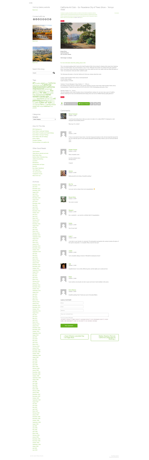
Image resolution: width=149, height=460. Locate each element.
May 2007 (35, 407)
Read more (35, 10)
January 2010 (36, 348)
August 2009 (35, 357)
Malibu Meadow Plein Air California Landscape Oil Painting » (107, 337)
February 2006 (36, 435)
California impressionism (42, 85)
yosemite (35, 108)
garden (48, 93)
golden (52, 93)
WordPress (116, 457)
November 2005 (36, 440)
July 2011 (35, 314)
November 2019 (36, 198)
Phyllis (70, 277)
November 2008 (36, 374)
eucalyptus (48, 91)
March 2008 (35, 389)
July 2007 (35, 403)
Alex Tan (71, 184)
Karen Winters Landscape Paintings (41, 131)
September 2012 (37, 290)
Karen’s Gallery (36, 138)
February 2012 (36, 301)
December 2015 (36, 235)
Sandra (70, 223)
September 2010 (37, 333)
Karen (82, 17)
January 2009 (36, 370)
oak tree (47, 99)
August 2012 (35, 292)
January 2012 (36, 303)
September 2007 (37, 400)
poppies (53, 102)
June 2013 (35, 274)
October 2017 (36, 212)
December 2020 (36, 190)
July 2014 (35, 253)
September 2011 (37, 311)
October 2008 (36, 376)
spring (48, 104)
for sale (43, 92)
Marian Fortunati (73, 114)
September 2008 (37, 377)
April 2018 (35, 207)
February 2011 (36, 324)
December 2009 (36, 350)
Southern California (64, 17)
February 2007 (36, 413)
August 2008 (35, 379)
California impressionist (44, 88)
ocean (51, 99)
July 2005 (35, 448)
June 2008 (35, 383)
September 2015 (37, 236)
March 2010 (35, 344)
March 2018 (35, 209)
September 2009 (37, 355)
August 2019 (35, 199)
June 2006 (35, 427)
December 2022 (36, 185)
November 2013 (36, 266)
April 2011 (35, 320)
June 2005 (35, 450)
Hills (83, 14)
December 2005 (36, 439)
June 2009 (35, 361)
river (34, 104)
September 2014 (37, 251)
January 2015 (36, 244)
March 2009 (35, 366)
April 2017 (35, 216)
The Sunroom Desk (37, 172)
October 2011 (36, 309)
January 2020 (36, 196)
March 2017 (35, 218)
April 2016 (35, 229)
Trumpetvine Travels (37, 173)
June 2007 (35, 405)
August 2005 (35, 446)
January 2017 (36, 222)
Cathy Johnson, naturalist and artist (40, 153)
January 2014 (36, 262)
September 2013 (37, 270)
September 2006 (37, 422)
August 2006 (35, 424)
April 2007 (35, 409)
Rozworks (35, 166)
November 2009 (36, 351)
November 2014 (36, 248)
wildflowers (47, 106)
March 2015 (35, 242)
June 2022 (35, 186)
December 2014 (36, 246)
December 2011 (36, 305)
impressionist (40, 95)
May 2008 (35, 385)
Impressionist (86, 14)
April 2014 (35, 257)
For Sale (80, 14)
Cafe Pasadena (36, 151)
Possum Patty (72, 197)
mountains (40, 99)
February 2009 (36, 368)
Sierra (42, 104)
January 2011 (36, 325)
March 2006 (35, 433)
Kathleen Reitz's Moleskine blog (40, 157)
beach (46, 83)
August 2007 (35, 402)
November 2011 (36, 307)
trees (38, 106)
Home (30, 3)
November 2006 (36, 418)
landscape (44, 96)
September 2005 (37, 444)
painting (44, 101)
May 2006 (35, 429)
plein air (37, 103)
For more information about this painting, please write (73, 62)
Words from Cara (37, 175)
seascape (37, 104)
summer (68, 17)
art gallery (38, 83)
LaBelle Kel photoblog (38, 159)
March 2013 (35, 279)
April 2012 (35, 298)
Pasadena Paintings (37, 140)
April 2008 (35, 387)
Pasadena (50, 101)
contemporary (41, 91)
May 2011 (35, 318)
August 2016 (35, 225)
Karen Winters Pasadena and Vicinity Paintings (43, 133)
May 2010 (35, 340)
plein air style (46, 102)
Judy (70, 264)
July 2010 (35, 337)
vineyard (41, 106)
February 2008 (36, 390)
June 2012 (35, 294)
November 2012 (36, 287)
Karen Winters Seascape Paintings (40, 134)
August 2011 (35, 312)
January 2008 (36, 392)
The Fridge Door (36, 170)
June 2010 (35, 338)
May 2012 (35, 296)
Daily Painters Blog (37, 155)
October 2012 (36, 288)
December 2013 (36, 264)
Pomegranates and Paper (38, 164)
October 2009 (36, 353)
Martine (71, 171)
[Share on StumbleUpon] (99, 103)
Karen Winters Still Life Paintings (40, 136)
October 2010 (36, 331)
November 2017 (36, 210)
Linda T (70, 236)
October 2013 (36, 268)
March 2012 (35, 300)
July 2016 (35, 227)
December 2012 (36, 285)
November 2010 (36, 329)
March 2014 (35, 259)
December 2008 (36, 372)
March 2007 (35, 411)
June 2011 (35, 316)
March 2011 (35, 322)
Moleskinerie (36, 162)
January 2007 (36, 414)
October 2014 (36, 249)
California (52, 83)
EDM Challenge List (37, 129)
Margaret (71, 210)
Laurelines (35, 160)
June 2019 (35, 201)
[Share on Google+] (91, 103)
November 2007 (36, 396)
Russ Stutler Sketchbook (38, 168)
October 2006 (36, 420)
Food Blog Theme (115, 455)
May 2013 (35, 275)
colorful (35, 91)
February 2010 (36, 346)
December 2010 (36, 327)
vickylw (70, 251)
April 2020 (35, 194)
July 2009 (35, 359)
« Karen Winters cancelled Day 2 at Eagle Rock (74, 337)
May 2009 (35, 363)
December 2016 (36, 223)
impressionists (90, 14)
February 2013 (36, 281)
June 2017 (35, 214)
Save (63, 21)
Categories (35, 117)
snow (45, 104)
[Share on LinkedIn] (95, 103)
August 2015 (35, 238)
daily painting (74, 14)
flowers (37, 93)
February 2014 (36, 261)
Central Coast (48, 89)
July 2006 (35, 426)
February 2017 (36, 220)
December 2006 (36, 416)
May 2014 (35, 255)
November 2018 (36, 203)
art (34, 82)
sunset (34, 106)
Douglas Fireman (73, 149)
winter (51, 106)
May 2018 (35, 205)
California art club (37, 85)
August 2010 (35, 335)
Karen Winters (95, 14)
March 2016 (35, 231)
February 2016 (36, 233)
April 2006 (35, 431)
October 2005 (36, 442)
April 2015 (35, 240)
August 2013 (35, 272)
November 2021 (36, 188)
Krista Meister (72, 290)
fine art (78, 14)
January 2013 (36, 283)
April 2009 (35, 364)
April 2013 (35, 277)
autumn (43, 83)
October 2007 (36, 398)
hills (34, 95)
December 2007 (36, 394)
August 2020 (35, 192)
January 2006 (36, 437)
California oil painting (68, 14)
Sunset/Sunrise (72, 17)
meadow (50, 97)
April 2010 (35, 342)
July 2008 (35, 381)
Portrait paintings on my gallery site (41, 142)
